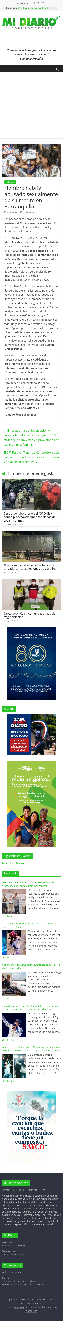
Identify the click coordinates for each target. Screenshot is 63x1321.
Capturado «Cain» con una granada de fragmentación (29, 615)
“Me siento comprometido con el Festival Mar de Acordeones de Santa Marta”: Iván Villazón (28, 884)
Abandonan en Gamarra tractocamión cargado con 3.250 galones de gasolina (30, 567)
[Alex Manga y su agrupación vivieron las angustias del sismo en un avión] (14, 984)
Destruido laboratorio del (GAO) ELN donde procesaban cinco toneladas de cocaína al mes (30, 516)
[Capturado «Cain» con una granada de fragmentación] (31, 580)
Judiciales (10, 182)
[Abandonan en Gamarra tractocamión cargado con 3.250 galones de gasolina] (31, 532)
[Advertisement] (31, 106)
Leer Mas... (8, 916)
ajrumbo (33, 211)
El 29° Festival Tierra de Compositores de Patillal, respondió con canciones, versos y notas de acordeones (31, 457)
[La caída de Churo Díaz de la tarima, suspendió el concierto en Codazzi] (14, 942)
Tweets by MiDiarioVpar (15, 863)
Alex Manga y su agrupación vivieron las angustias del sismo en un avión (31, 966)
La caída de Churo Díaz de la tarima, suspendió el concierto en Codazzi (29, 925)
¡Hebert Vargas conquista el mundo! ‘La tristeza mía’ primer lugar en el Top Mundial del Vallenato (30, 1007)
